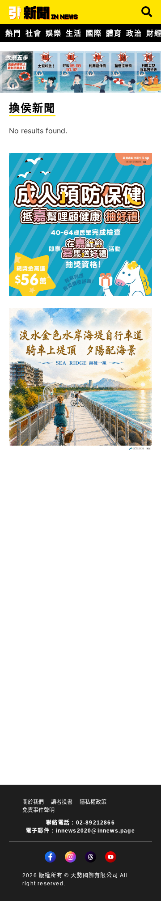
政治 (134, 33)
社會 (33, 33)
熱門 (13, 33)
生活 (73, 33)
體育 (114, 33)
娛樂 (53, 33)
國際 (94, 33)
